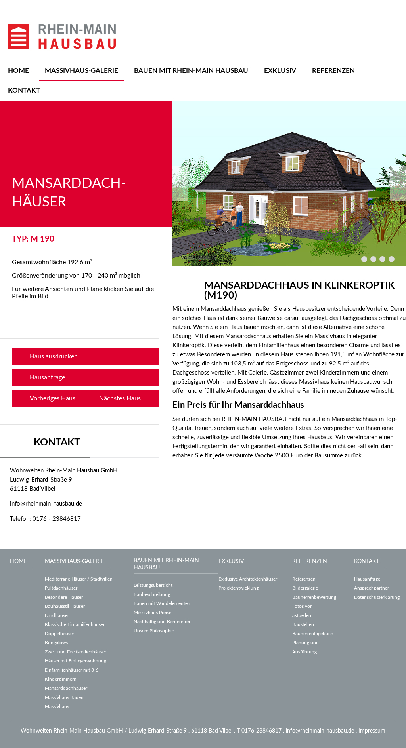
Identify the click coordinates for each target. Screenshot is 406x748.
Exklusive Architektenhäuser (247, 579)
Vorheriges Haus (52, 398)
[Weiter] (398, 183)
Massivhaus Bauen (64, 697)
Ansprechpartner (371, 588)
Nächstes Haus (120, 398)
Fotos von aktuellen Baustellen (303, 615)
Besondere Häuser (64, 597)
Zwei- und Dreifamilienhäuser (75, 651)
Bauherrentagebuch (312, 633)
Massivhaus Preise (152, 612)
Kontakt (24, 90)
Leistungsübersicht (153, 585)
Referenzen (333, 70)
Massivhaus (57, 706)
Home (18, 70)
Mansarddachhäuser (66, 688)
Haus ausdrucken (54, 356)
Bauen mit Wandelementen (162, 603)
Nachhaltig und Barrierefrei (162, 621)
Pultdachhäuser (61, 588)
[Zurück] (180, 183)
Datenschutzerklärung (377, 597)
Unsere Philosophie (154, 630)
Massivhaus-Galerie (81, 70)
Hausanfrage (47, 377)
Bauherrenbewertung (314, 597)
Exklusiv (280, 70)
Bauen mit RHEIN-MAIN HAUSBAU (191, 70)
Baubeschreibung (152, 594)
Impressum (371, 731)
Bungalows (56, 642)
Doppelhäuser (59, 633)
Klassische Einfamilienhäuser (75, 624)
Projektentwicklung (238, 588)
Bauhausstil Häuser (65, 606)
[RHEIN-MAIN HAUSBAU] (62, 36)
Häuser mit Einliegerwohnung (75, 661)
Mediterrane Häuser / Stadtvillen (79, 579)
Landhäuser (57, 615)
